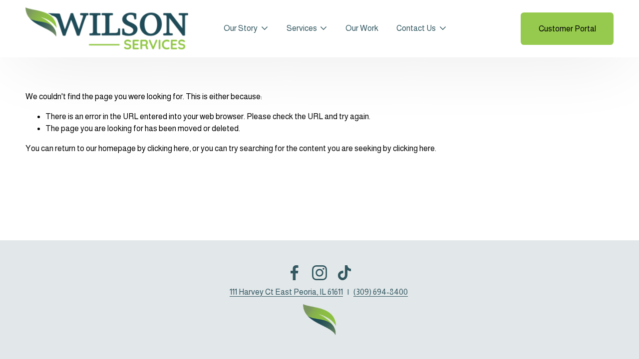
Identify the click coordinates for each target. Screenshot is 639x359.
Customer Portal (567, 28)
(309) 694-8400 (380, 292)
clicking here (168, 148)
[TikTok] (344, 273)
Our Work (361, 28)
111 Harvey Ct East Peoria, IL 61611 (286, 292)
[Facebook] (295, 273)
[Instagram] (319, 273)
